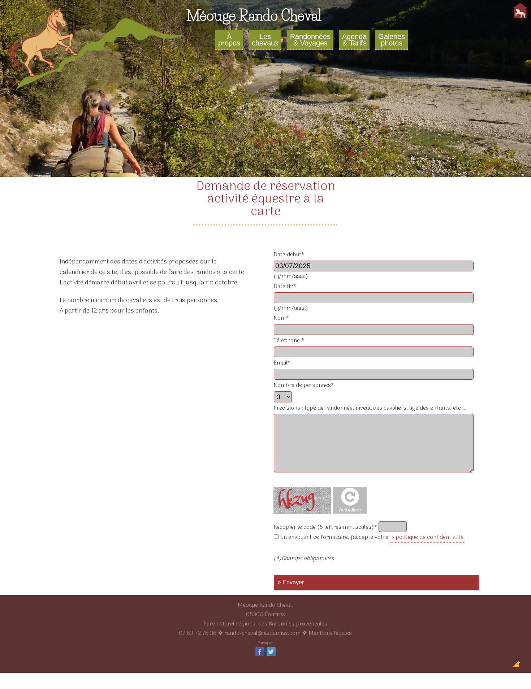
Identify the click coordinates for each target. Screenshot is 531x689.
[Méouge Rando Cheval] (95, 91)
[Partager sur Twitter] (271, 656)
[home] (520, 18)
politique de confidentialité (429, 537)
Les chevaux (265, 39)
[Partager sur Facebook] (260, 656)
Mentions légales (330, 633)
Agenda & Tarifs (354, 39)
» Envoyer (291, 582)
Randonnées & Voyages (310, 39)
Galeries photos (391, 39)
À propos (229, 39)
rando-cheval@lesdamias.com (262, 633)
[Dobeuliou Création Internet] (516, 666)
